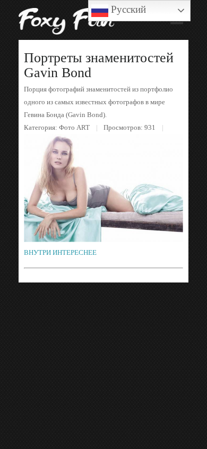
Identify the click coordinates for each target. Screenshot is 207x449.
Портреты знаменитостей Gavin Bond (99, 65)
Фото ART (74, 127)
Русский (127, 9)
